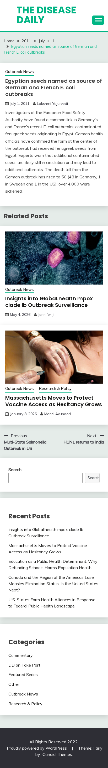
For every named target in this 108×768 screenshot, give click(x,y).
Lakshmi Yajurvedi (52, 103)
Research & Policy (55, 388)
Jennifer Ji (46, 314)
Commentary (20, 655)
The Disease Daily (46, 15)
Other (13, 684)
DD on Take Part (24, 665)
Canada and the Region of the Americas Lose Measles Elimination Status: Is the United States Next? (53, 583)
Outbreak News (19, 71)
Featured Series (23, 674)
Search (14, 469)
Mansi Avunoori (57, 413)
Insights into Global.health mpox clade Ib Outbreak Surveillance (49, 302)
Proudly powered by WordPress (37, 748)
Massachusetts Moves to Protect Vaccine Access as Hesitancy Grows (53, 401)
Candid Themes (57, 754)
